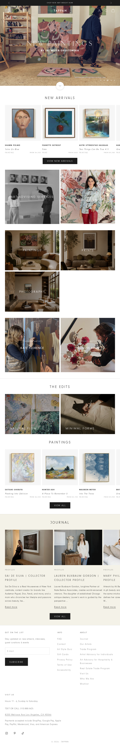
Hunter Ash (48, 477)
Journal (84, 626)
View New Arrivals (60, 148)
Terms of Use (64, 652)
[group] (60, 39)
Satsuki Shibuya (14, 477)
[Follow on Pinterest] (14, 720)
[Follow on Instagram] (6, 720)
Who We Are (87, 666)
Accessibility (64, 657)
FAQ (59, 626)
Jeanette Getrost (51, 132)
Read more (11, 594)
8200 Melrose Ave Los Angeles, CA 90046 (28, 702)
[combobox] (106, 10)
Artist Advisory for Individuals (96, 641)
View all (60, 492)
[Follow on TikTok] (22, 720)
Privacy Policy (64, 647)
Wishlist (84, 671)
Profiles (10, 557)
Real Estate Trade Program (95, 655)
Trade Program (88, 636)
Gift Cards (63, 641)
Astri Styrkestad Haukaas (93, 132)
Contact (61, 631)
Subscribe (16, 649)
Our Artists (86, 631)
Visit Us (84, 661)
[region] (60, 39)
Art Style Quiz (64, 636)
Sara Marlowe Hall (74, 3)
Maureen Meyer (87, 477)
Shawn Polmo (12, 132)
